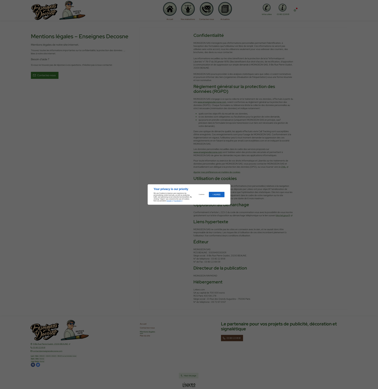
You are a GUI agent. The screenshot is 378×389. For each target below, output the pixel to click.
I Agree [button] (217, 194)
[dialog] (189, 194)
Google (169, 201)
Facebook (177, 201)
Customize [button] (201, 194)
